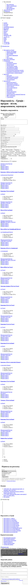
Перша (5, 459)
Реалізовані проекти (12, 63)
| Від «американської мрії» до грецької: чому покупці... (14, 489)
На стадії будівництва (6, 154)
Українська (6, 42)
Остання (6, 461)
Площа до (3, 133)
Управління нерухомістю (13, 85)
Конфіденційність (8, 541)
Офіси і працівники (12, 6)
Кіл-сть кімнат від (5, 137)
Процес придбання (11, 51)
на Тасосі (3, 270)
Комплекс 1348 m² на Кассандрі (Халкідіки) (12, 172)
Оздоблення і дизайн (12, 66)
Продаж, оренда (5, 113)
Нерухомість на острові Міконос (12, 529)
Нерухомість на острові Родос (11, 524)
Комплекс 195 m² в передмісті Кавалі (10, 362)
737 (4, 457)
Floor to (2, 135)
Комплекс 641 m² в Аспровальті (9, 248)
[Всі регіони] (9, 471)
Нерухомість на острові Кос (11, 532)
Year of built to (4, 142)
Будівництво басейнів (12, 69)
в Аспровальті (4, 251)
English (5, 23)
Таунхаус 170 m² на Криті (7, 400)
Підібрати (3, 157)
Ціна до (2, 129)
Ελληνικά (6, 24)
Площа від (3, 131)
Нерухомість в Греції (9, 50)
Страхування (10, 97)
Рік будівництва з (5, 140)
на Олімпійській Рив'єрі (7, 232)
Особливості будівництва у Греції (15, 71)
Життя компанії (10, 8)
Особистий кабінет (8, 544)
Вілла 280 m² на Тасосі (7, 267)
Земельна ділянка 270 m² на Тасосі (10, 286)
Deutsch (5, 31)
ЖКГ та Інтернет (11, 95)
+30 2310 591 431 (8, 10)
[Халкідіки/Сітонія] (9, 474)
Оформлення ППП (11, 52)
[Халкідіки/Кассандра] (9, 472)
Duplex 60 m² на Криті (6, 438)
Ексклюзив (9, 89)
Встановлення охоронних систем (15, 70)
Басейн (18, 151)
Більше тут (21, 553)
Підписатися (5, 476)
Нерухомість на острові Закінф (11, 525)
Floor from (3, 134)
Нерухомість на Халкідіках (10, 521)
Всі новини (6, 497)
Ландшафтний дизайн (12, 67)
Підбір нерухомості (11, 82)
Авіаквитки (10, 90)
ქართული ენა (7, 35)
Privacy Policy (21, 580)
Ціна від (3, 128)
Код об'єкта (3, 125)
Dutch (5, 32)
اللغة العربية (6, 43)
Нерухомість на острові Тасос (11, 526)
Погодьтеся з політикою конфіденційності (11, 579)
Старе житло (16, 154)
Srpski (5, 39)
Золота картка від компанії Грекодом (16, 94)
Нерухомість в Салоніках (10, 520)
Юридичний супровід (12, 83)
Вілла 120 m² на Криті (6, 210)
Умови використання (9, 543)
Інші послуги (7, 81)
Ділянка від (3, 143)
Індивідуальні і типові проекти (14, 73)
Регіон (2, 118)
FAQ (8, 56)
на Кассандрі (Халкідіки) (7, 175)
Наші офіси (9, 7)
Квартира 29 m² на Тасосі (7, 305)
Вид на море (9, 149)
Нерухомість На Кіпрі (9, 59)
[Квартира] (9, 116)
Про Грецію (10, 58)
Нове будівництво (19, 152)
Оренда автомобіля (11, 91)
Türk (5, 40)
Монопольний (22, 155)
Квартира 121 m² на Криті (8, 381)
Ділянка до (3, 145)
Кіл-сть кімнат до (5, 139)
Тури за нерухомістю (12, 87)
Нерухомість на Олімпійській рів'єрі (13, 528)
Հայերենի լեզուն (9, 27)
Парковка (16, 149)
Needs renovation (13, 155)
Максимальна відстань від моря (9, 146)
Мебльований (4, 151)
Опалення (11, 151)
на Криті (3, 194)
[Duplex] (9, 117)
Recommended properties (10, 537)
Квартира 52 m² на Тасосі (7, 324)
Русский (6, 25)
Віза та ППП (10, 54)
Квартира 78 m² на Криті (7, 191)
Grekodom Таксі (11, 93)
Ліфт (3, 149)
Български (6, 28)
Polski (5, 38)
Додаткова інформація (12, 55)
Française (6, 34)
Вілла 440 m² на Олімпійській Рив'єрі (11, 229)
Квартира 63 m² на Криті (7, 343)
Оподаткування (11, 79)
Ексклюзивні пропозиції (10, 540)
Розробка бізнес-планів (12, 77)
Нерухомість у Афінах (9, 518)
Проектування (10, 64)
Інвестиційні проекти (12, 78)
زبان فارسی (7, 36)
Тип (2, 117)
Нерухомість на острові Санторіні (12, 530)
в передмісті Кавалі (5, 365)
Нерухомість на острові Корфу (11, 522)
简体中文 (6, 29)
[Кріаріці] (9, 475)
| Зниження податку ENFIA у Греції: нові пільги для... (14, 492)
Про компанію (10, 4)
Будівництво (7, 60)
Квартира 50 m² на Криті (7, 419)
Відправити (5, 583)
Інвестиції (6, 74)
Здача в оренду (10, 86)
